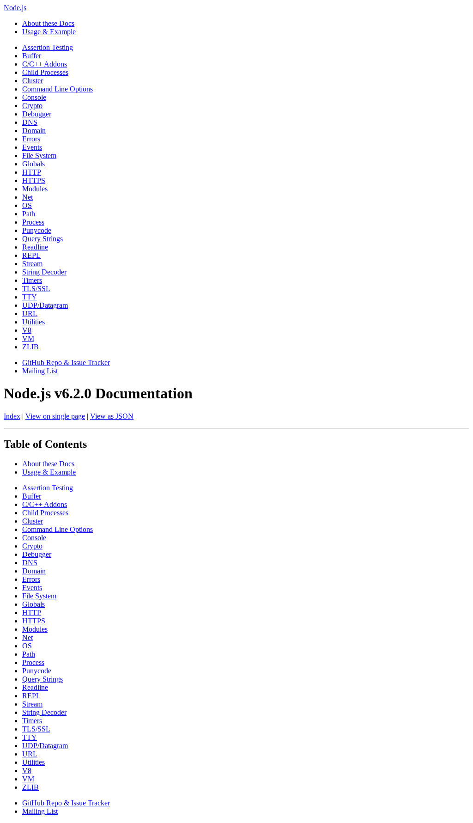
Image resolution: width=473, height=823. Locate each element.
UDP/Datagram (45, 305)
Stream (32, 264)
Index (12, 416)
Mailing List (40, 371)
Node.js (15, 8)
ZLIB (30, 347)
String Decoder (44, 272)
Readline (35, 247)
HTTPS (33, 180)
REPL (31, 255)
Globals (33, 164)
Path (28, 214)
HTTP (31, 172)
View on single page (55, 416)
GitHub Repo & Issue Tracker (66, 362)
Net (27, 197)
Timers (32, 280)
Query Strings (42, 239)
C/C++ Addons (44, 64)
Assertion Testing (47, 47)
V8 (26, 330)
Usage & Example (49, 32)
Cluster (32, 81)
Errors (31, 139)
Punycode (36, 230)
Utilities (33, 322)
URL (29, 313)
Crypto (32, 106)
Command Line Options (57, 89)
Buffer (31, 56)
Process (33, 222)
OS (27, 205)
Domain (34, 130)
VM (28, 338)
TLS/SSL (36, 289)
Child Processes (45, 72)
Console (34, 97)
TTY (29, 297)
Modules (35, 189)
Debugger (36, 114)
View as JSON (111, 416)
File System (39, 155)
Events (32, 147)
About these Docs (48, 23)
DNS (29, 122)
